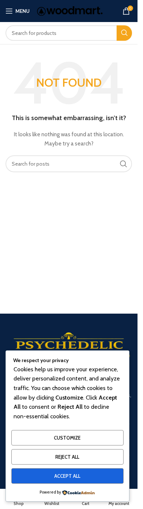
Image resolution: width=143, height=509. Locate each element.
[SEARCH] (124, 33)
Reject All (67, 457)
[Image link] (69, 348)
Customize (67, 438)
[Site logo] (70, 10)
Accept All (67, 476)
